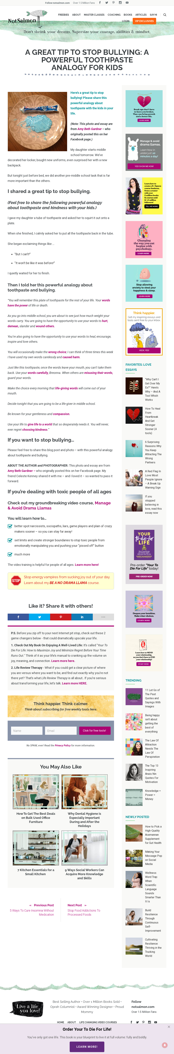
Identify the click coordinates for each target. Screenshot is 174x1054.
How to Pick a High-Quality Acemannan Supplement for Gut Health (153, 835)
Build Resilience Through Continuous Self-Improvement (153, 920)
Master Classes (94, 14)
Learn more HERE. (74, 683)
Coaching (114, 14)
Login (125, 21)
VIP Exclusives (144, 21)
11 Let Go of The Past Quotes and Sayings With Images (153, 698)
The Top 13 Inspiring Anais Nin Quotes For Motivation (151, 774)
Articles (141, 14)
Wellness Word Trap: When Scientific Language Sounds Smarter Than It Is (153, 887)
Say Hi (153, 14)
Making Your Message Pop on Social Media (153, 858)
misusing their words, (98, 373)
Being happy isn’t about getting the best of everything (152, 723)
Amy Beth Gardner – (22, 471)
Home (60, 1022)
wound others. (45, 326)
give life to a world (40, 424)
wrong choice (57, 352)
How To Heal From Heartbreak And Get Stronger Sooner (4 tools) (152, 421)
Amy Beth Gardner (89, 129)
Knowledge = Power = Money (153, 795)
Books (128, 14)
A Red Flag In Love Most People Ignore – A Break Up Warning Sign (153, 479)
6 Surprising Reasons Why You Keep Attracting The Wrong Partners (153, 452)
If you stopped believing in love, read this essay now (153, 504)
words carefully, (38, 373)
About (76, 14)
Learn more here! (87, 564)
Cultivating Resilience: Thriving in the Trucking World (153, 948)
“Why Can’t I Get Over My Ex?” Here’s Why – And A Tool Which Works (152, 389)
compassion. (61, 414)
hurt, (105, 321)
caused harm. (71, 357)
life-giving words (66, 388)
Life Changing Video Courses (98, 1022)
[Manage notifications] (165, 1045)
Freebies (63, 14)
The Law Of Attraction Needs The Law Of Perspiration (152, 748)
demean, (13, 326)
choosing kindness (34, 429)
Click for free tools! (95, 730)
